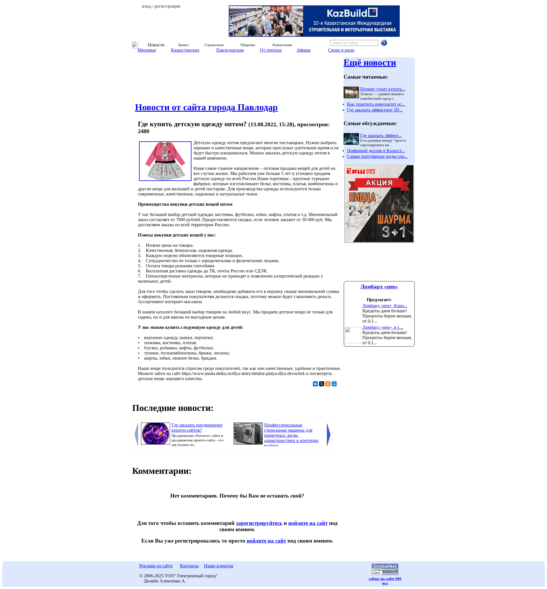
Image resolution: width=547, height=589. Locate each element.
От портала (271, 50)
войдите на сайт (308, 523)
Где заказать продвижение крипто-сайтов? (197, 428)
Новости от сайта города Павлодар (206, 107)
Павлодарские (230, 50)
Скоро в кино (341, 50)
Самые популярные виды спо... (377, 156)
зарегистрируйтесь (259, 523)
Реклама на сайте (156, 565)
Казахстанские (185, 50)
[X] (321, 383)
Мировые (147, 50)
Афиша (304, 50)
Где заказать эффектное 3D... (375, 109)
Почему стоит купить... (382, 89)
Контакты (189, 565)
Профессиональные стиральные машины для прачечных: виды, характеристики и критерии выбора (291, 435)
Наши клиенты (218, 565)
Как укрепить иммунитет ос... (376, 104)
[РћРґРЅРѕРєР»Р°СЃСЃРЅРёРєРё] (327, 383)
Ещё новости (370, 62)
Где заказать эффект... (381, 135)
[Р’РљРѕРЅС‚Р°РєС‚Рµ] (315, 383)
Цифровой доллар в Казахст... (376, 150)
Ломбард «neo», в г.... (382, 327)
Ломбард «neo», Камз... (384, 305)
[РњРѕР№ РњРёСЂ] (334, 383)
